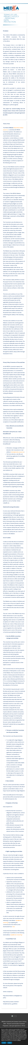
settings (19, 1040)
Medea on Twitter (20, 2)
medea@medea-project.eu (17, 452)
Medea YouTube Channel (24, 2)
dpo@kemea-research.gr (16, 934)
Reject (9, 1042)
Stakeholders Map (10, 2)
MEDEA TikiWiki (17, 2)
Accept (4, 1042)
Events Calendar (13, 2)
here (13, 926)
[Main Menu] (25, 8)
